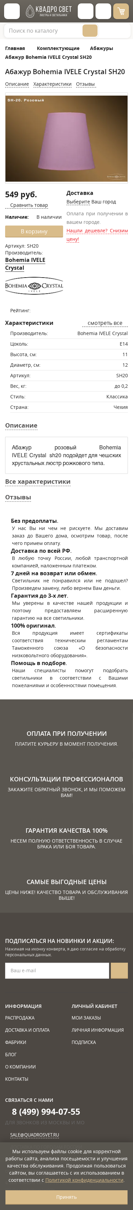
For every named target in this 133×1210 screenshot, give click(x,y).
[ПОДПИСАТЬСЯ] (119, 971)
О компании (20, 1067)
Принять (66, 1197)
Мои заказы (86, 1018)
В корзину (34, 231)
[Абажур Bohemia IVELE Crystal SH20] (66, 139)
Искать (90, 30)
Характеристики (52, 84)
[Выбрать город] (85, 11)
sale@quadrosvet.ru (34, 1135)
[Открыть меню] (12, 11)
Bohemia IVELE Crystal (25, 263)
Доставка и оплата (27, 1030)
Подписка (84, 1042)
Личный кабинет (94, 1006)
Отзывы (86, 84)
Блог (11, 1054)
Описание (17, 84)
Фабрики (15, 1042)
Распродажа (19, 1018)
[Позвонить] (103, 11)
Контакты (16, 1079)
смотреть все (105, 323)
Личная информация (98, 1030)
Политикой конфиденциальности (84, 1180)
